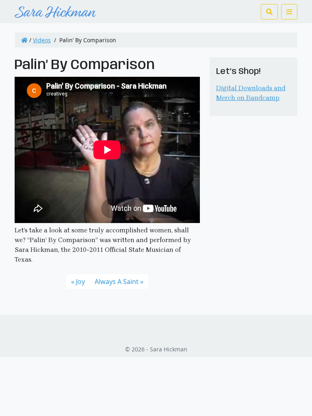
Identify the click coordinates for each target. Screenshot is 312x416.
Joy (80, 281)
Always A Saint (117, 281)
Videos (42, 40)
